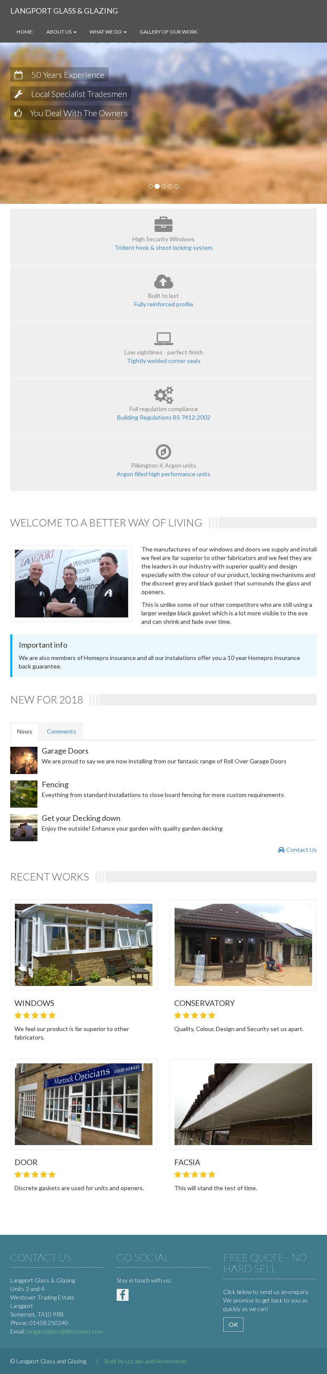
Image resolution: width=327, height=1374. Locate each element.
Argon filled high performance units (163, 473)
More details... (86, 937)
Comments (61, 731)
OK (233, 1324)
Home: (25, 32)
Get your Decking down (81, 818)
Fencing (55, 784)
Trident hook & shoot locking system (163, 247)
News (24, 731)
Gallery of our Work (169, 32)
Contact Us (301, 849)
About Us (59, 32)
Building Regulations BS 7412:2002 (163, 417)
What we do (106, 32)
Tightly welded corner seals (164, 360)
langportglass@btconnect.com (64, 1331)
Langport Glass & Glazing (64, 10)
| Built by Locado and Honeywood (137, 1361)
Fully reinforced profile (163, 304)
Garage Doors (65, 750)
